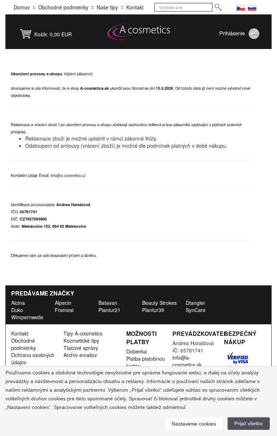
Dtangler (195, 302)
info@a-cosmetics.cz (67, 175)
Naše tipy (107, 7)
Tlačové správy (80, 347)
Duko (17, 309)
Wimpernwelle (27, 317)
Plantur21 (109, 309)
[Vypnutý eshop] (241, 7)
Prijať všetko (248, 423)
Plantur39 (153, 309)
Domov (22, 7)
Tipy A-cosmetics (82, 333)
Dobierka (136, 351)
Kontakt (135, 7)
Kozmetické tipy (81, 340)
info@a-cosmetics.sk (187, 361)
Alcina (18, 302)
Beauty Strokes (159, 302)
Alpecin (63, 302)
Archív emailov (80, 355)
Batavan (107, 302)
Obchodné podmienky (63, 7)
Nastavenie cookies (194, 424)
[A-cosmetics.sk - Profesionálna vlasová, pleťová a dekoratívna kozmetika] (138, 31)
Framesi (64, 309)
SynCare (196, 309)
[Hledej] (217, 7)
